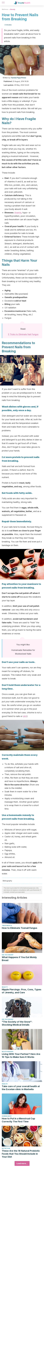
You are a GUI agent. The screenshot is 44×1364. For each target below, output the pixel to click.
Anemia (17, 212)
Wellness (5, 9)
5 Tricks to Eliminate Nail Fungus (23, 334)
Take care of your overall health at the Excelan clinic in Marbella (21, 1088)
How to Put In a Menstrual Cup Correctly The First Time (18, 1120)
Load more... (22, 1163)
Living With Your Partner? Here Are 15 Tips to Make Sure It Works (21, 1055)
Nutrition (6, 1148)
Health (4, 1084)
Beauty (12, 9)
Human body (7, 1116)
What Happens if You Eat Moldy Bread (19, 959)
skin (25, 716)
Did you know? (7, 955)
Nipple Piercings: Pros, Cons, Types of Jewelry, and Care (21, 991)
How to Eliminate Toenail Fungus (19, 928)
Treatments (7, 925)
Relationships (7, 1051)
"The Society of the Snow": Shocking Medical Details (17, 1023)
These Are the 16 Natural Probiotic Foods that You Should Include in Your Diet (21, 1153)
